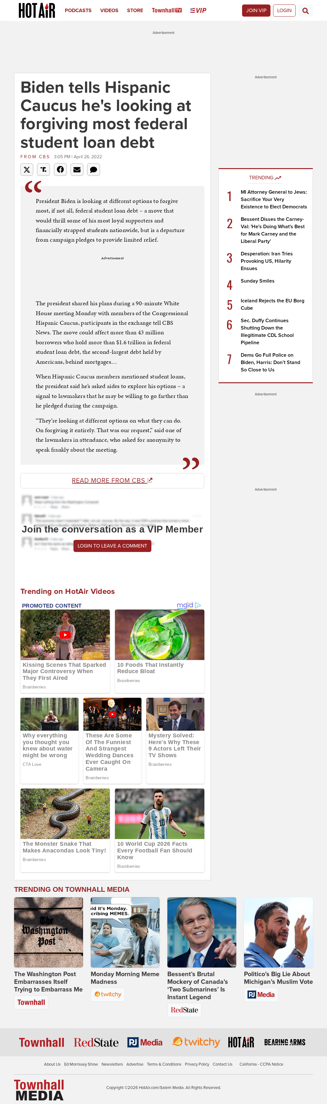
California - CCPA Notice (261, 1064)
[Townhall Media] (39, 1089)
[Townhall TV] (171, 10)
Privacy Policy (197, 1064)
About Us (52, 1064)
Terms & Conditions (164, 1064)
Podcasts (78, 10)
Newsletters (112, 1064)
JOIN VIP (256, 10)
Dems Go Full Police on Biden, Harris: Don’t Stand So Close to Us (270, 362)
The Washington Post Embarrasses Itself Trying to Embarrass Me (48, 981)
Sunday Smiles (258, 281)
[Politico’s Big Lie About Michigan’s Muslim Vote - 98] (278, 932)
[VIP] (202, 10)
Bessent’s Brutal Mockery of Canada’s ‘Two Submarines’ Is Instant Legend (197, 985)
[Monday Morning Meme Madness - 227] (125, 932)
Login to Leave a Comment (112, 546)
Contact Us (222, 1064)
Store (135, 10)
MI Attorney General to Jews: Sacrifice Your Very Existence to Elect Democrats (274, 199)
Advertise (134, 1064)
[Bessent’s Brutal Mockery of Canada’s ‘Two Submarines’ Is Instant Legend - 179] (201, 932)
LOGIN (284, 10)
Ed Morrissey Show (81, 1064)
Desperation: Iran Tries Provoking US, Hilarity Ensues (267, 261)
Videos (109, 10)
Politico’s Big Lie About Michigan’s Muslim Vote (278, 978)
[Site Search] (305, 10)
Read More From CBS (109, 481)
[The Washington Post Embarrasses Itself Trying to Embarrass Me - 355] (48, 932)
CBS (36, 156)
